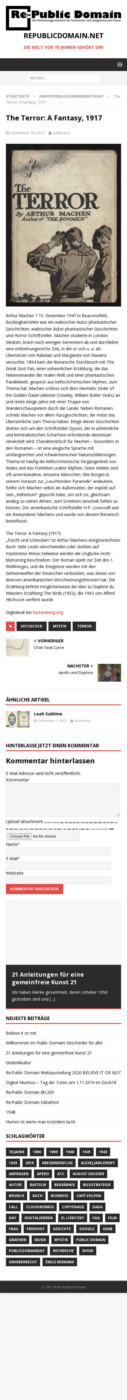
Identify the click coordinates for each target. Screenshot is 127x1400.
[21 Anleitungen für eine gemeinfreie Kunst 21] (63, 932)
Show (87, 1250)
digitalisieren (39, 1217)
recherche (63, 1250)
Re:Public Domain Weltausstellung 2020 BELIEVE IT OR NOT (63, 1072)
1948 (10, 1111)
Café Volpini (88, 1195)
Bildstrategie (97, 1184)
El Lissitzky (72, 1217)
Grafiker (17, 1239)
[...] (52, 999)
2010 (29, 1162)
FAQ (96, 1217)
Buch (37, 1195)
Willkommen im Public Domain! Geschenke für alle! (54, 1042)
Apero (43, 1173)
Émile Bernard (59, 1261)
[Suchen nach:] (63, 77)
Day (12, 1217)
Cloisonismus (40, 1206)
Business (59, 1195)
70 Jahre (17, 1151)
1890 (37, 1151)
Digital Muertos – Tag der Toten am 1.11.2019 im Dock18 (61, 1082)
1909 (53, 1151)
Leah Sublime (48, 714)
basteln (38, 1184)
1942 (103, 1151)
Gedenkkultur (18, 1062)
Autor (15, 1184)
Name (12, 844)
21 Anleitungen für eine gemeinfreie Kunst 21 (48, 978)
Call (13, 1206)
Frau (13, 1228)
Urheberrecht (23, 1261)
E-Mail (12, 858)
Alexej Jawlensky (98, 1162)
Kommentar (17, 780)
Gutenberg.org (48, 612)
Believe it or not (21, 1033)
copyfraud (73, 1206)
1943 (13, 1162)
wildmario (61, 133)
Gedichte (62, 1228)
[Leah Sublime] (18, 725)
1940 (70, 1151)
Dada (97, 1206)
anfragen (19, 1173)
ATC (60, 1173)
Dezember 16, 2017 (28, 133)
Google (87, 1228)
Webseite (15, 873)
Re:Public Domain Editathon (32, 1102)
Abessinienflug (57, 1162)
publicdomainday (27, 1250)
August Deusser (88, 1173)
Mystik (59, 626)
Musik (40, 1239)
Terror (84, 626)
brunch (16, 1195)
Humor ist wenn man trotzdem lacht (40, 1121)
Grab (108, 1228)
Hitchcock (31, 626)
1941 (86, 1151)
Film (112, 1217)
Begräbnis (64, 1184)
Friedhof (36, 1228)
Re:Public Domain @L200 (30, 1092)
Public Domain (90, 1239)
